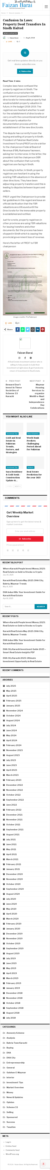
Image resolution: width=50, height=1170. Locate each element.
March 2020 (12, 919)
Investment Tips (12, 433)
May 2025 (11, 691)
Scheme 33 (12, 1107)
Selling (10, 1112)
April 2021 (11, 854)
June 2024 (11, 730)
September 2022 (15, 800)
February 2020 (13, 923)
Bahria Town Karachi (17, 1043)
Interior (10, 1077)
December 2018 (14, 993)
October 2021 (13, 824)
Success (11, 1122)
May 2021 (11, 849)
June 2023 (11, 765)
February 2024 (14, 745)
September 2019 (14, 948)
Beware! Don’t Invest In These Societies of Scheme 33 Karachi (14, 390)
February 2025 (13, 700)
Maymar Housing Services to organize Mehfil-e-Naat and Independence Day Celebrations (36, 396)
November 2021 (14, 819)
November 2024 (14, 710)
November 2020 (14, 879)
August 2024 (13, 720)
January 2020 (13, 928)
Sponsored (12, 1117)
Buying (10, 1048)
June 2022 (11, 805)
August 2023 (13, 755)
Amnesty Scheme (15, 1033)
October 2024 (13, 715)
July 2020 (11, 899)
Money (10, 1092)
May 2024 (11, 735)
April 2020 (11, 914)
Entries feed (11, 1146)
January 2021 (13, 869)
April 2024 (11, 740)
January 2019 (13, 988)
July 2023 (11, 760)
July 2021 (11, 839)
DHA (9, 1053)
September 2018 (14, 1008)
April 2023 (11, 770)
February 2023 (13, 780)
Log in (8, 1142)
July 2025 (11, 686)
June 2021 (11, 844)
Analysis (30, 467)
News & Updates (10, 33)
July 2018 (11, 1018)
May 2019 (11, 968)
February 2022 (13, 810)
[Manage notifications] (43, 1164)
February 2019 (13, 983)
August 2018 (12, 1013)
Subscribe (26, 71)
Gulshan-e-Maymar (16, 1072)
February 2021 (13, 864)
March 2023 (12, 775)
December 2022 (14, 785)
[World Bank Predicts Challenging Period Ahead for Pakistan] (35, 429)
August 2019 (12, 953)
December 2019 (14, 933)
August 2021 (12, 834)
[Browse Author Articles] (25, 343)
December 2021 (14, 815)
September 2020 (15, 889)
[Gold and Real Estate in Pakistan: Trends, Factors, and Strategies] (14, 429)
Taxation (11, 1127)
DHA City (11, 1057)
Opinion (10, 1102)
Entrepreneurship (16, 1062)
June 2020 (11, 904)
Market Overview (15, 1087)
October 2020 (13, 884)
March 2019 (12, 978)
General (11, 1067)
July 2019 (11, 958)
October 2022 (13, 795)
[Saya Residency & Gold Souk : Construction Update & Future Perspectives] (14, 463)
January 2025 (13, 705)
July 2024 (11, 725)
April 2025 (11, 695)
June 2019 (11, 963)
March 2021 (12, 859)
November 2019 (14, 938)
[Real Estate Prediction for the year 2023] (35, 463)
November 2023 (14, 750)
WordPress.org (12, 1154)
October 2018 (13, 1003)
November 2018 (14, 998)
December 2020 (14, 874)
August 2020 (13, 894)
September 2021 (14, 829)
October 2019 (13, 943)
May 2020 (11, 909)
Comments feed (12, 1150)
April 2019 (11, 973)
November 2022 (14, 790)
